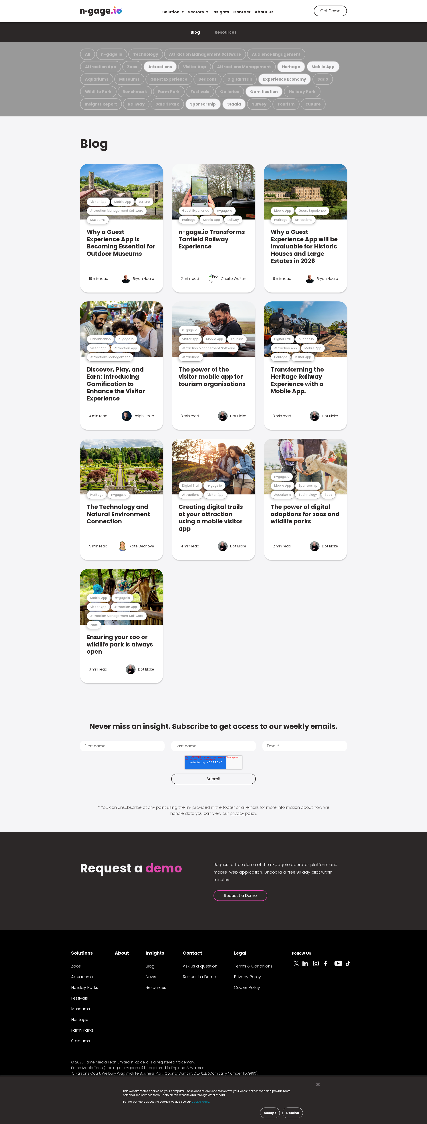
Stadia (234, 104)
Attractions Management (244, 66)
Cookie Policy (247, 987)
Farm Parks (82, 1030)
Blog (195, 32)
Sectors (196, 12)
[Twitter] (297, 966)
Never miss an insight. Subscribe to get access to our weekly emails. (214, 726)
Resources (226, 32)
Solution (170, 12)
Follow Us (301, 953)
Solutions (82, 953)
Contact (242, 12)
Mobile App (323, 66)
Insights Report (101, 104)
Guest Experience (168, 79)
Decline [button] (292, 1113)
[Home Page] (101, 11)
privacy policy (243, 813)
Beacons (207, 79)
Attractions (160, 66)
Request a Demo (240, 895)
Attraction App (100, 66)
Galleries (229, 91)
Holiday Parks (84, 987)
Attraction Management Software (205, 54)
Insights (220, 12)
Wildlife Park (98, 91)
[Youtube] (339, 966)
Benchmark (135, 91)
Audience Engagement (276, 54)
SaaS (322, 79)
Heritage (291, 66)
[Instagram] (318, 966)
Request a (131, 869)
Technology (145, 54)
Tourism (286, 104)
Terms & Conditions (253, 966)
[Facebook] (329, 966)
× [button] (316, 1085)
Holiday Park (302, 91)
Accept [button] (270, 1113)
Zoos (132, 66)
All (87, 54)
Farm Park (169, 91)
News (151, 977)
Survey (259, 104)
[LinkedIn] (307, 966)
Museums (129, 79)
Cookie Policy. (200, 1102)
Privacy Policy (247, 977)
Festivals (200, 91)
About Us (264, 12)
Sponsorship (203, 104)
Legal (240, 953)
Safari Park (167, 104)
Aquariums (96, 79)
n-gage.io (111, 54)
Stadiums (80, 1041)
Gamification (264, 91)
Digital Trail (240, 79)
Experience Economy (284, 79)
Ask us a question (200, 966)
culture (313, 104)
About (122, 953)
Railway (136, 104)
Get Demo (330, 11)
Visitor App (194, 66)
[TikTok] (350, 966)
